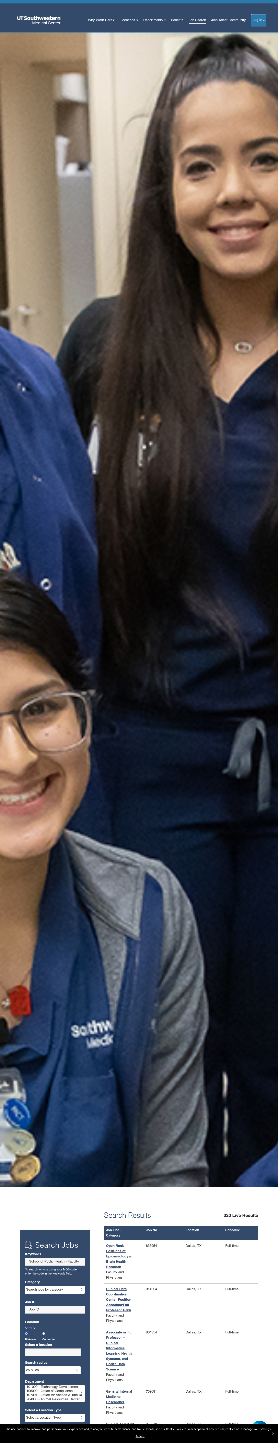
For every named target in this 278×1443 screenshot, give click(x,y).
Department (34, 1381)
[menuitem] (101, 20)
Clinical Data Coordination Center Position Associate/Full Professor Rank (118, 1300)
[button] (273, 1433)
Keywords (33, 1254)
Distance (30, 1339)
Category (32, 1282)
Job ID (30, 1302)
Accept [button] (140, 1436)
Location (32, 1322)
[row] (181, 1262)
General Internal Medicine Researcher (119, 1397)
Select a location (38, 1345)
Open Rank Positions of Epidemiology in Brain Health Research (119, 1256)
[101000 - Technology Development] (55, 1387)
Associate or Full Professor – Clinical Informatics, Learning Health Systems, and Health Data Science (120, 1351)
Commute (48, 1339)
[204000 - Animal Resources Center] (55, 1400)
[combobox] (55, 1262)
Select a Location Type (43, 1410)
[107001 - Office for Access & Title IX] (55, 1395)
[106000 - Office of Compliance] (55, 1391)
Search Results (127, 1215)
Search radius (36, 1363)
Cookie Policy (174, 1429)
